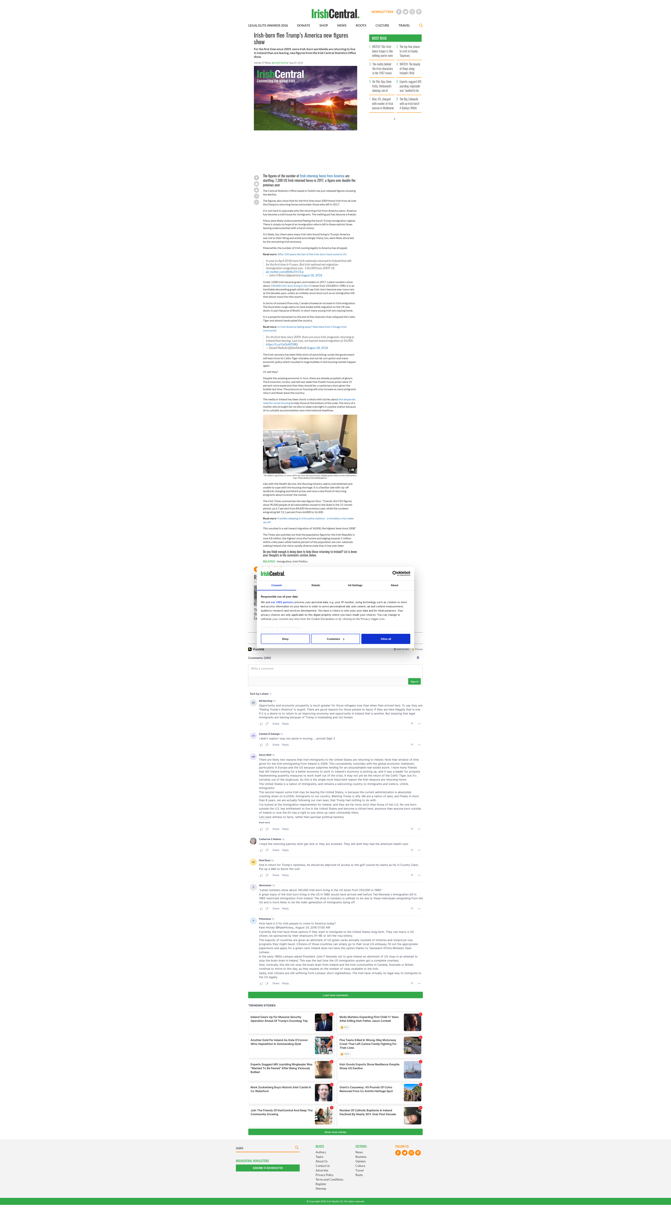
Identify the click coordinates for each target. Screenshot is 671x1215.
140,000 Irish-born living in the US (291, 285)
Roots (359, 1175)
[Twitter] (405, 12)
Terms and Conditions (329, 1179)
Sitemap (321, 1188)
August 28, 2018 (311, 275)
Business (360, 1157)
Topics (319, 1157)
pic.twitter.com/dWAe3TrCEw (285, 272)
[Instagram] (412, 12)
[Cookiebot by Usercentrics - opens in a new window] (395, 573)
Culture (360, 1166)
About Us (321, 1161)
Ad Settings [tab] (355, 585)
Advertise (322, 1170)
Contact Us (323, 1166)
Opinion (360, 1161)
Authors (321, 1152)
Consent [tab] (276, 585)
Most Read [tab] (379, 38)
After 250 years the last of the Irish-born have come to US (312, 254)
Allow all (386, 638)
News (359, 1152)
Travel (359, 1170)
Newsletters (382, 12)
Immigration (284, 561)
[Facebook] (399, 12)
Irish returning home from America (322, 175)
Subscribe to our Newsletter (268, 1168)
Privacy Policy (325, 1175)
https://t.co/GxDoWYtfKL (282, 344)
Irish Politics (300, 561)
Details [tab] (316, 585)
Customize (333, 638)
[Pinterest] (419, 12)
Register (321, 1184)
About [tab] (394, 585)
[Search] (421, 26)
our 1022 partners (282, 602)
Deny (285, 638)
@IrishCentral (280, 62)
